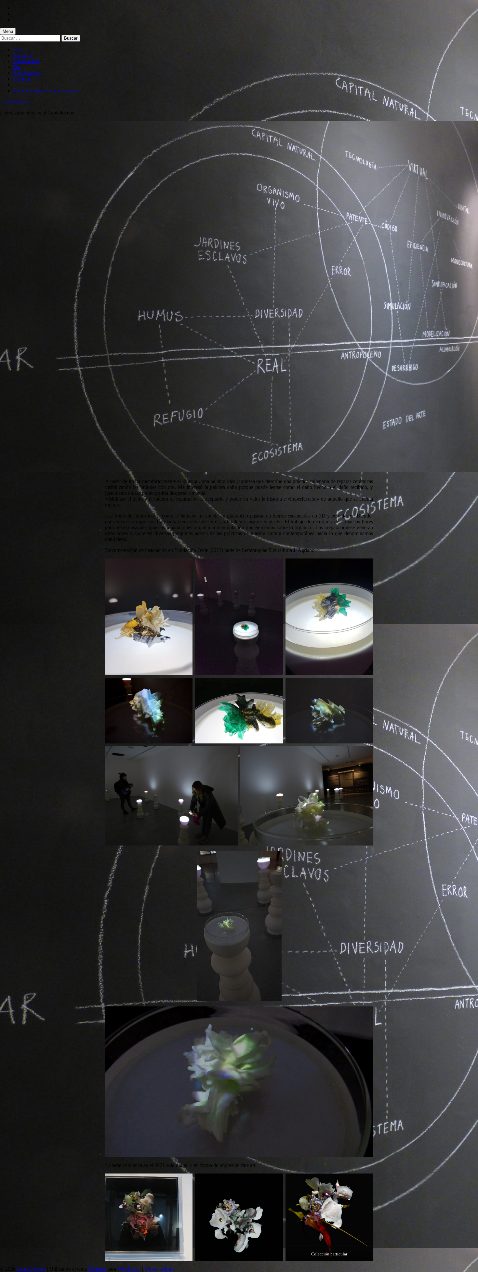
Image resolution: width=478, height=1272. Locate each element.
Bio (16, 67)
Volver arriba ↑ (159, 1269)
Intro (18, 49)
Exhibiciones (26, 61)
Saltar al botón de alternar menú (45, 90)
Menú (8, 31)
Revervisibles (27, 73)
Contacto (22, 79)
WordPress (128, 1269)
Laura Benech (14, 101)
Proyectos (23, 55)
